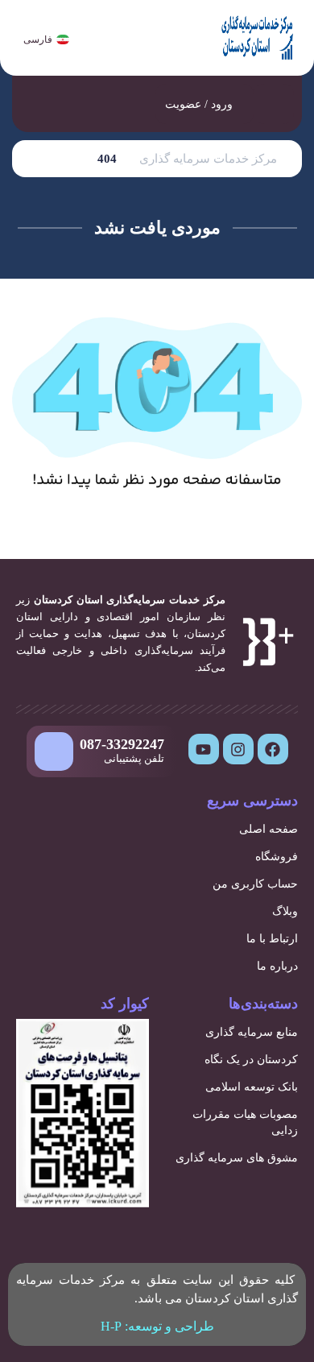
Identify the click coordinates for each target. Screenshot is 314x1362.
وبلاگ (285, 911)
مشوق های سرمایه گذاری (237, 1158)
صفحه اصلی (268, 829)
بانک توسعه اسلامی (251, 1087)
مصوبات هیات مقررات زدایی (245, 1122)
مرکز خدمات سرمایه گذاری (208, 158)
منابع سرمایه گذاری (251, 1032)
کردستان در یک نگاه (251, 1060)
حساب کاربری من (255, 884)
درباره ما (277, 966)
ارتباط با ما (272, 939)
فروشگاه (276, 857)
